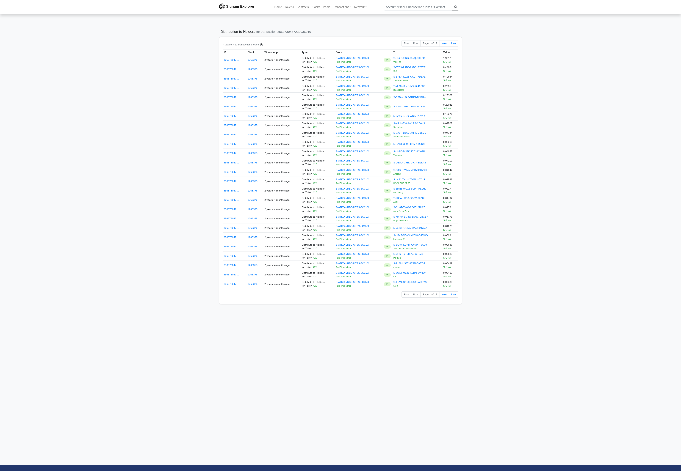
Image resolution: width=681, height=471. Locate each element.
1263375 (253, 59)
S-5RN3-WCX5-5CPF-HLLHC (410, 188)
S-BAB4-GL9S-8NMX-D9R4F (409, 144)
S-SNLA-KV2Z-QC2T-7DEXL (409, 76)
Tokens (289, 7)
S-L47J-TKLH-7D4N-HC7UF (409, 179)
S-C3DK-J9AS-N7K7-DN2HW (409, 97)
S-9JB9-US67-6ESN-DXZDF (409, 263)
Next (444, 43)
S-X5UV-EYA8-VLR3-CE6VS (409, 123)
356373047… (231, 59)
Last (453, 43)
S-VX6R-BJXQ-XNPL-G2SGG (410, 132)
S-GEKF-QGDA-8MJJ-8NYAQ (410, 227)
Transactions (341, 7)
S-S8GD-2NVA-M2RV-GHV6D (410, 170)
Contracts (303, 7)
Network (359, 7)
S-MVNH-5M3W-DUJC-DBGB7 (410, 216)
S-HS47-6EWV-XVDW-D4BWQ (410, 235)
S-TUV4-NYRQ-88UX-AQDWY (410, 282)
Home (278, 7)
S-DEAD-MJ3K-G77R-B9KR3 (409, 162)
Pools (326, 7)
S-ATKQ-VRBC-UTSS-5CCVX (352, 58)
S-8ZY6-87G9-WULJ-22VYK (409, 115)
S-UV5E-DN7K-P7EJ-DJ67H (409, 151)
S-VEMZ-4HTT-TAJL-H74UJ (409, 106)
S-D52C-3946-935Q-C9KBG (409, 58)
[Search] (455, 7)
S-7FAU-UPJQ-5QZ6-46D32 (409, 86)
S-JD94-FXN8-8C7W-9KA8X (409, 198)
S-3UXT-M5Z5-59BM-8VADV (409, 272)
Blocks (316, 7)
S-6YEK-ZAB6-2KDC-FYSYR (409, 67)
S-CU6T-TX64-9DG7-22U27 (409, 207)
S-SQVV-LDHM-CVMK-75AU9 (410, 244)
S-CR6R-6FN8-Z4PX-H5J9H (409, 254)
